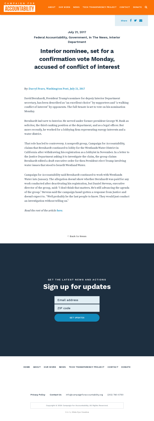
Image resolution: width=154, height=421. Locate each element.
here (59, 210)
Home (26, 367)
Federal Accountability (50, 37)
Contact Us (56, 394)
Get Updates (77, 318)
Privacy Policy (38, 394)
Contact (125, 7)
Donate (137, 7)
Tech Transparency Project (100, 7)
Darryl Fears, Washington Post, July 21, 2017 (57, 88)
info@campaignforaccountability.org (84, 394)
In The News (98, 37)
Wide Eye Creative (80, 412)
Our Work (64, 7)
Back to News (78, 236)
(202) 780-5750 (115, 394)
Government (78, 37)
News (76, 7)
